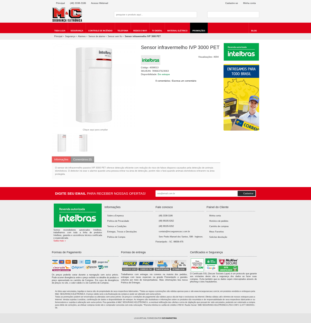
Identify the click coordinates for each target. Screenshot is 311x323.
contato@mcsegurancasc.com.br (174, 231)
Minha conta (215, 215)
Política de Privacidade (118, 221)
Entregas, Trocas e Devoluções (122, 231)
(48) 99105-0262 (166, 221)
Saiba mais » (59, 240)
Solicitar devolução (218, 237)
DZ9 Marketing (169, 318)
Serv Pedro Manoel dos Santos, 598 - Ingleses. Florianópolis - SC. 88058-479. (179, 239)
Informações (61, 159)
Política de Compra (116, 237)
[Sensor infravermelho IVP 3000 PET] (94, 85)
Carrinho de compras (219, 226)
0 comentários (163, 80)
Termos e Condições (117, 226)
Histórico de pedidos (218, 221)
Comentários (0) (82, 159)
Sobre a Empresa (115, 215)
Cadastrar (248, 193)
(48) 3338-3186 (166, 215)
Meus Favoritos (216, 231)
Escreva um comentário (184, 80)
